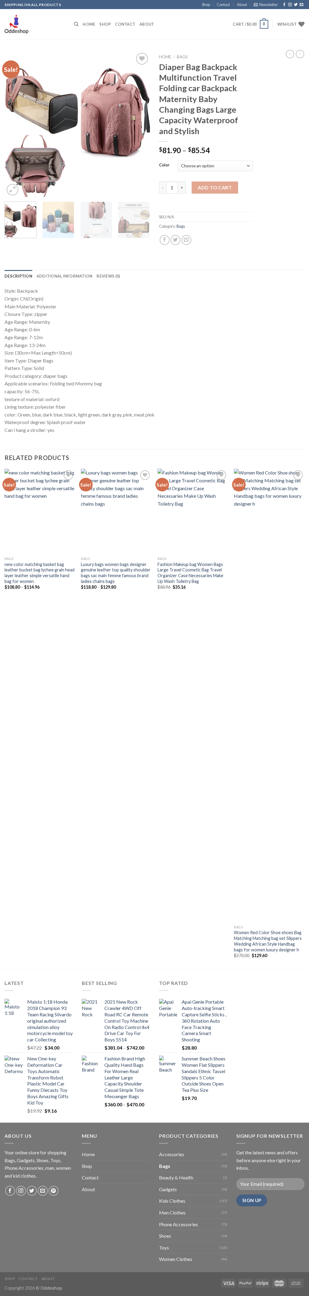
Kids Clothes (172, 1201)
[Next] (139, 124)
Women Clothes (175, 1259)
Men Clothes (172, 1212)
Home (89, 24)
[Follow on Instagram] (290, 5)
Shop (206, 4)
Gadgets (168, 1189)
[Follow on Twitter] (296, 5)
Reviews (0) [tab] (108, 276)
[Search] (76, 24)
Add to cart (215, 187)
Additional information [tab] (65, 276)
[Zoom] (12, 190)
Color (164, 165)
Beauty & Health (176, 1177)
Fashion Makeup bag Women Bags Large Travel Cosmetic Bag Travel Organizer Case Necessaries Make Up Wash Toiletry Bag (190, 573)
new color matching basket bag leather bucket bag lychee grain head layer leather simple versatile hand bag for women (40, 573)
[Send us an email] (301, 5)
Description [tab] (18, 276)
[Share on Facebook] (165, 240)
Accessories (171, 1154)
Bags (182, 56)
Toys (164, 1247)
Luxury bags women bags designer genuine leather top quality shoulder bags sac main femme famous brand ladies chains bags (116, 573)
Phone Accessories (178, 1224)
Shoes (165, 1236)
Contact (223, 4)
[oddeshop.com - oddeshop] (35, 24)
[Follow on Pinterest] (54, 1191)
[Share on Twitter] (175, 240)
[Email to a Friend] (186, 240)
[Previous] (15, 124)
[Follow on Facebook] (284, 5)
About (242, 4)
